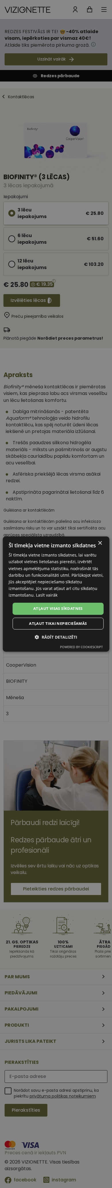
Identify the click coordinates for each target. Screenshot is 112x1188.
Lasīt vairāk (46, 595)
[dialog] (56, 594)
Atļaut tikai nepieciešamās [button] (58, 623)
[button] (56, 637)
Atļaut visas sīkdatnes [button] (58, 608)
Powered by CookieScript (81, 647)
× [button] (100, 543)
